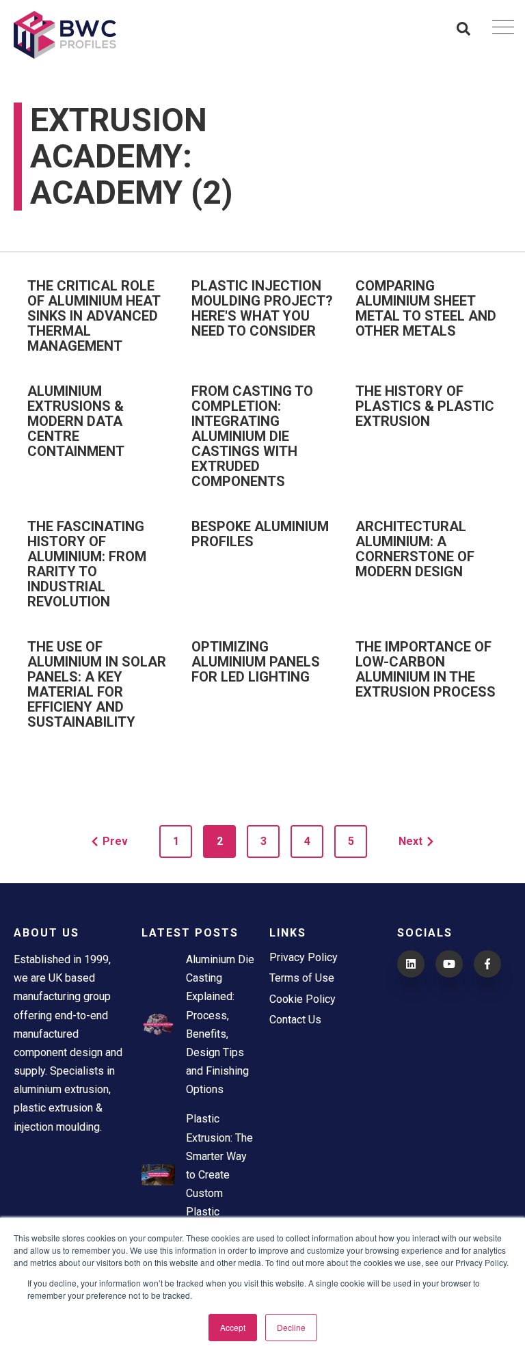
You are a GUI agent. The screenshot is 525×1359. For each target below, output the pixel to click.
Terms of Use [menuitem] (301, 977)
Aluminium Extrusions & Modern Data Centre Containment (75, 421)
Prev (115, 841)
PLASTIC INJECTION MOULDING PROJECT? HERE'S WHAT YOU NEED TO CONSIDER (262, 308)
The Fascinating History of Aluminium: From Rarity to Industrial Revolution (86, 564)
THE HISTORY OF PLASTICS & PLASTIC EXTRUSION (424, 406)
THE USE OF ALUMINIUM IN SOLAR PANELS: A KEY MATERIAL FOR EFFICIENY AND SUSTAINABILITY (96, 684)
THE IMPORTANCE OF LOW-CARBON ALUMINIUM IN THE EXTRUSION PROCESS (425, 669)
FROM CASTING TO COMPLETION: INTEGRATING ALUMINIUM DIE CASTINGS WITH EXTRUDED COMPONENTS (252, 436)
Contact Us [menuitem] (295, 1019)
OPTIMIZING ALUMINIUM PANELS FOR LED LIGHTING (255, 661)
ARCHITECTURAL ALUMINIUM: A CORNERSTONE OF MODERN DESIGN (414, 549)
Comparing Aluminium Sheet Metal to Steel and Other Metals (425, 308)
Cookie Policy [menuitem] (302, 999)
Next (410, 841)
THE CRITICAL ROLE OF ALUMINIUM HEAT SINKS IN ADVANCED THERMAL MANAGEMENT (93, 316)
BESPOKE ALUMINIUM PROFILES (260, 534)
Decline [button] (291, 1327)
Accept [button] (232, 1327)
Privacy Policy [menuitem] (303, 957)
